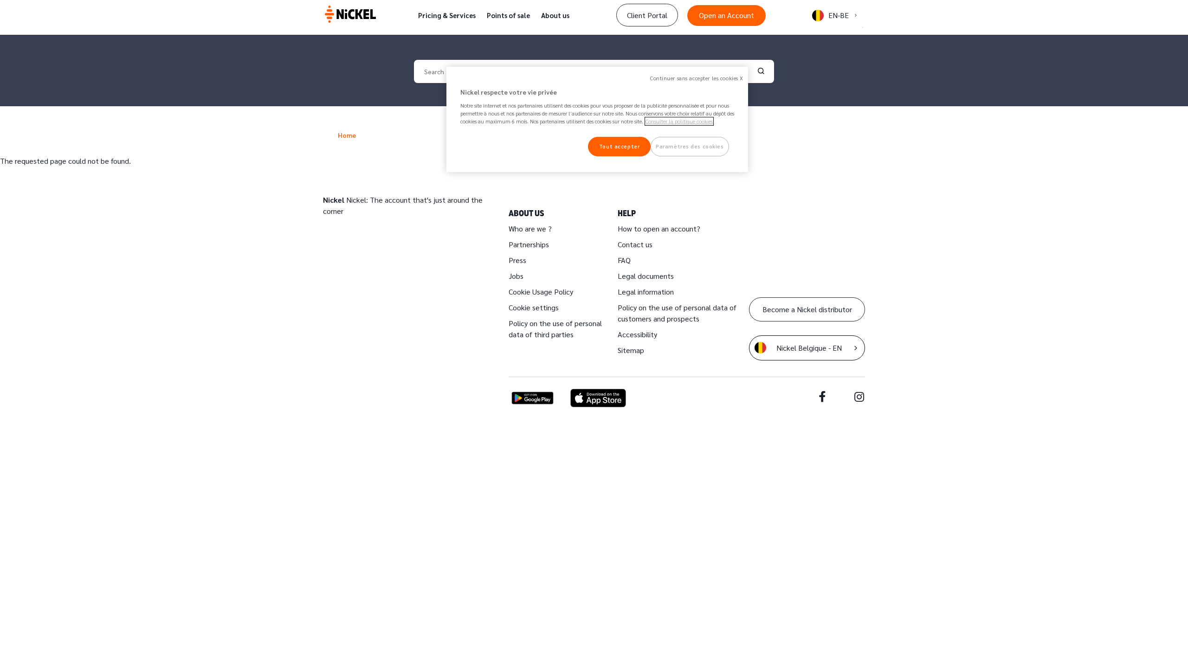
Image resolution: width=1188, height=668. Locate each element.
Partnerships (529, 244)
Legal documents (646, 276)
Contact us (635, 244)
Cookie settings (534, 307)
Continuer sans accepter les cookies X (696, 78)
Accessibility (637, 334)
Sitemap (631, 350)
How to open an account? (659, 228)
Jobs (516, 276)
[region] (597, 119)
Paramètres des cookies (690, 146)
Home (347, 135)
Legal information (646, 291)
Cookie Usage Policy (541, 291)
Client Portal (647, 15)
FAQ (624, 260)
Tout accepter (619, 146)
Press (517, 260)
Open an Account (726, 15)
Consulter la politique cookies (679, 121)
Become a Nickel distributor (807, 309)
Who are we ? (530, 228)
